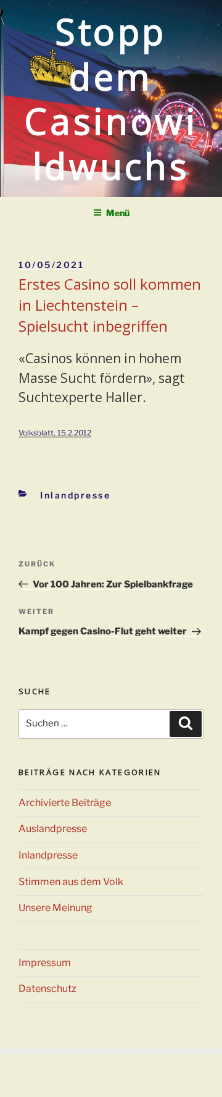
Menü (118, 213)
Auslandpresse (52, 828)
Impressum (44, 963)
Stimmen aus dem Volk (70, 882)
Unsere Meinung (55, 908)
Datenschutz (47, 988)
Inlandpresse (75, 495)
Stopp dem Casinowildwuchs (110, 98)
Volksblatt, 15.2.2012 (54, 432)
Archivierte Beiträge (64, 803)
